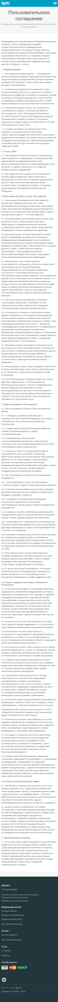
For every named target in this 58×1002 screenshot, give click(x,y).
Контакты (5, 955)
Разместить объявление (12, 915)
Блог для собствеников (12, 924)
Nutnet (16, 991)
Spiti (5, 3)
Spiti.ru (18, 987)
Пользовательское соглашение (14, 897)
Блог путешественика (11, 939)
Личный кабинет (9, 911)
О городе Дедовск (9, 889)
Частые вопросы (9, 935)
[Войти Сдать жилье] (55, 2)
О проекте (6, 950)
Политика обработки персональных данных (20, 894)
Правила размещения (11, 919)
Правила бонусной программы (14, 901)
